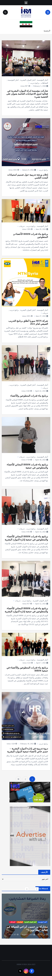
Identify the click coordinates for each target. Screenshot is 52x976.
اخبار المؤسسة (13, 80)
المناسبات (20, 918)
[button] (37, 889)
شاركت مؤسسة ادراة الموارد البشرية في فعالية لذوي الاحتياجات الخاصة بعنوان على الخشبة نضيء (27, 93)
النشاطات (44, 83)
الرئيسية (47, 31)
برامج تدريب (34, 83)
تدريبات (22, 226)
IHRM (40, 935)
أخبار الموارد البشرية (27, 80)
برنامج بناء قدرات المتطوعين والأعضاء (29, 395)
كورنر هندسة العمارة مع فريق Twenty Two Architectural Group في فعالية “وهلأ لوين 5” (27, 926)
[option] (26, 916)
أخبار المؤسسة (42, 80)
